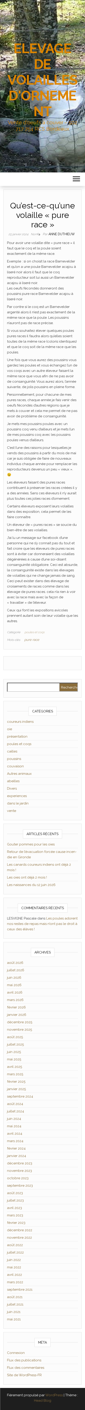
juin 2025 (14, 1052)
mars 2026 (15, 1000)
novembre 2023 (19, 1171)
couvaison (15, 766)
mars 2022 (15, 1282)
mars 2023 (15, 1215)
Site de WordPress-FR (24, 1375)
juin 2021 (13, 1312)
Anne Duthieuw (62, 234)
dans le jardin (18, 803)
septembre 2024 (20, 1096)
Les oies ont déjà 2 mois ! (27, 877)
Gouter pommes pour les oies (31, 844)
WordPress (54, 1395)
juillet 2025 (15, 1044)
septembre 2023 (20, 1186)
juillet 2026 (15, 970)
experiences (17, 796)
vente (11, 811)
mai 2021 (14, 1319)
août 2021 (14, 1297)
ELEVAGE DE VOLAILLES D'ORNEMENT (42, 80)
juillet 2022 (15, 1252)
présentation (17, 736)
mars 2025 (15, 1074)
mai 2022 (14, 1267)
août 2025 (15, 1037)
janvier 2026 (16, 1015)
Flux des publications (24, 1360)
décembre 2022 (19, 1230)
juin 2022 (14, 1260)
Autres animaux (19, 774)
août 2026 (15, 963)
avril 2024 (14, 1134)
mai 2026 (14, 985)
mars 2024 (15, 1141)
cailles (12, 751)
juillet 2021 (15, 1304)
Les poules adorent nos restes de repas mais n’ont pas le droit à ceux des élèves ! (42, 923)
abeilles (13, 781)
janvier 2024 (16, 1156)
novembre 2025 (19, 1030)
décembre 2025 (19, 1022)
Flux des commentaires (25, 1368)
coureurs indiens (20, 722)
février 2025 (16, 1082)
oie (9, 729)
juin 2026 (14, 978)
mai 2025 (14, 1059)
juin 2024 (14, 1119)
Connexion (16, 1353)
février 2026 (16, 1007)
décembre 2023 (19, 1163)
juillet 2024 (15, 1111)
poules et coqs (34, 632)
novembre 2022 (19, 1238)
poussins (14, 759)
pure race (31, 640)
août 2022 (15, 1245)
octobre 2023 (18, 1178)
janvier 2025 (16, 1089)
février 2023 (16, 1223)
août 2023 (15, 1193)
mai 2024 (14, 1126)
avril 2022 (14, 1275)
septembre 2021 (19, 1290)
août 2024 (15, 1104)
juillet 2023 (15, 1200)
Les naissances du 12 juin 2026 (31, 885)
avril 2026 (14, 992)
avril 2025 (14, 1067)
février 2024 (16, 1148)
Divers (12, 788)
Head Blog (42, 1401)
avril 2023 (14, 1208)
